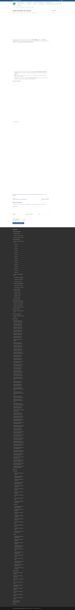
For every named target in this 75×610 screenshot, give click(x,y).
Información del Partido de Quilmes (18, 556)
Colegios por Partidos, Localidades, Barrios (16, 601)
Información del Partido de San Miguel (18, 492)
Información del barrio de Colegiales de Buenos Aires (17, 350)
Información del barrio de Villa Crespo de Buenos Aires (18, 432)
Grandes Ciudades (16, 570)
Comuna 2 (16, 246)
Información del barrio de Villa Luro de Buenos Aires (18, 448)
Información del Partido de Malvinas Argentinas (18, 483)
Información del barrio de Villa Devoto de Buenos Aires (18, 435)
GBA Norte (15, 471)
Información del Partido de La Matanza (18, 516)
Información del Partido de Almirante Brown (18, 537)
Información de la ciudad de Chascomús (18, 576)
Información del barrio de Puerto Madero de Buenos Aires (18, 404)
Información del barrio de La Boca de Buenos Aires (18, 362)
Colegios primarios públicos (18, 304)
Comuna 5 (16, 252)
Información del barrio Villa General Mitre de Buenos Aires (18, 442)
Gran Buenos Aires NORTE (18, 277)
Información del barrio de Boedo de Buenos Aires (17, 337)
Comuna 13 (16, 268)
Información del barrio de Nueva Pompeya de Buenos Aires (18, 378)
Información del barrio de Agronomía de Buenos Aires (18, 321)
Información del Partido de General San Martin (18, 477)
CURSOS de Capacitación (17, 313)
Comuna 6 (16, 254)
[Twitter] (61, 0)
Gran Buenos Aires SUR (18, 281)
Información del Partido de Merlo (18, 523)
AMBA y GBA (15, 469)
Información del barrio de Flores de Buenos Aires (17, 356)
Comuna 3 (16, 248)
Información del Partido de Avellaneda (18, 540)
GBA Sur (14, 534)
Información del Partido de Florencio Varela (18, 553)
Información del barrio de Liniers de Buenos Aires (17, 368)
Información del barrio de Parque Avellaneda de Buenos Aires (18, 388)
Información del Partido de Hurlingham (18, 510)
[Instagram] (60, 0)
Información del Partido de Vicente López (18, 502)
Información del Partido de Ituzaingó (18, 513)
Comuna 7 (16, 256)
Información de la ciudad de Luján (18, 583)
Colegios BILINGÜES (16, 289)
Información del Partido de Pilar (18, 496)
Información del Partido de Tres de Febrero (18, 532)
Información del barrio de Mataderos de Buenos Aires (18, 371)
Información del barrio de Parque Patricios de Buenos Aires (18, 400)
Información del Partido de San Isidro (18, 489)
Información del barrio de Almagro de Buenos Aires (17, 324)
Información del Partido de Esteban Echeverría (18, 546)
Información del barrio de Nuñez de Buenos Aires (17, 382)
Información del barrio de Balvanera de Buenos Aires (17, 328)
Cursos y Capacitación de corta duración (18, 316)
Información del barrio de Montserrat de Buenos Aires (18, 375)
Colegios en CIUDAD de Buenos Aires (18, 242)
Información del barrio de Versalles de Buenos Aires (17, 429)
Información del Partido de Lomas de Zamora (18, 562)
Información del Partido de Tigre (18, 499)
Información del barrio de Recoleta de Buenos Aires (17, 407)
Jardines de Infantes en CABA (18, 235)
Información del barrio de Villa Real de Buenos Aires (18, 457)
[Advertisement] (31, 20)
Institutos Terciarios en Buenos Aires (18, 311)
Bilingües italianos (17, 297)
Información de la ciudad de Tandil (18, 595)
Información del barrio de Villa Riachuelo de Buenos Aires (18, 461)
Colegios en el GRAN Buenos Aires (18, 275)
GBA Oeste (15, 504)
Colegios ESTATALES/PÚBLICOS (18, 301)
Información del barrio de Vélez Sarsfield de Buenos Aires (18, 426)
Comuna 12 (16, 266)
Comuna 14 (16, 270)
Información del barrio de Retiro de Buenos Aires (18, 410)
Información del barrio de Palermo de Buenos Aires (17, 385)
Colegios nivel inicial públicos (18, 302)
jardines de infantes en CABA (28, 194)
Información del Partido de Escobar (18, 474)
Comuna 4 (16, 250)
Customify (30, 608)
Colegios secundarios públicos (18, 306)
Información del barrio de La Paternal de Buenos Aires (18, 365)
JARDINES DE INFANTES (17, 231)
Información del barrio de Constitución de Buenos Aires (18, 353)
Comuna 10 (16, 262)
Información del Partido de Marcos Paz (18, 519)
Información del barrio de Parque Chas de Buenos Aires (18, 397)
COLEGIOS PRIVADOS (16, 239)
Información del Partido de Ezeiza (18, 549)
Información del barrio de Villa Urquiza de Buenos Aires (18, 467)
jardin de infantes (20, 194)
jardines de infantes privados (38, 194)
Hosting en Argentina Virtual (37, 608)
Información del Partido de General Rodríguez (18, 507)
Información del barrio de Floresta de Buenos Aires (17, 359)
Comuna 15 (16, 272)
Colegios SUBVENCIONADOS (18, 283)
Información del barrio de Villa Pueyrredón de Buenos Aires (18, 451)
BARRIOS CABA (15, 318)
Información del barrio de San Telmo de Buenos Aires (18, 423)
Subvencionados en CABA (18, 285)
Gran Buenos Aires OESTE (18, 279)
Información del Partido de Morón (18, 529)
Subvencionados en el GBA (18, 287)
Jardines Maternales (16, 233)
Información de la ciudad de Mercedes (18, 589)
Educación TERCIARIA (16, 308)
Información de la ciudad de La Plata (18, 580)
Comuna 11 (16, 264)
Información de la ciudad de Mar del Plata (18, 586)
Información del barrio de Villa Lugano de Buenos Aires (18, 445)
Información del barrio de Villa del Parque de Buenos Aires (18, 439)
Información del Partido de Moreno (18, 526)
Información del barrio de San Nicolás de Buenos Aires (18, 420)
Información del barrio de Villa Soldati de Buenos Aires (18, 464)
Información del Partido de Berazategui (18, 543)
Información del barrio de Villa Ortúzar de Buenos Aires (18, 454)
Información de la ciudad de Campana (18, 573)
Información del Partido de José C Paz (18, 480)
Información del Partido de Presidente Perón (18, 565)
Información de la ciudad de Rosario (18, 592)
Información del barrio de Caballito (17, 340)
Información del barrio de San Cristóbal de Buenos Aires (18, 417)
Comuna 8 (16, 258)
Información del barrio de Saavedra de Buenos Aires (17, 414)
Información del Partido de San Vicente (18, 568)
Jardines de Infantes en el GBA (18, 237)
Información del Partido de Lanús (18, 559)
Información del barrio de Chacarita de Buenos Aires (17, 343)
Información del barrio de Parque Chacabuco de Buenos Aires (18, 393)
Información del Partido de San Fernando (18, 486)
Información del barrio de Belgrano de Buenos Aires (17, 334)
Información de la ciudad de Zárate (18, 598)
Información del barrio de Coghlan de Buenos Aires (17, 346)
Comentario (15, 206)
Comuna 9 (16, 260)
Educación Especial (16, 299)
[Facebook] (59, 0)
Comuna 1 (16, 244)
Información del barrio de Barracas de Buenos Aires (17, 331)
